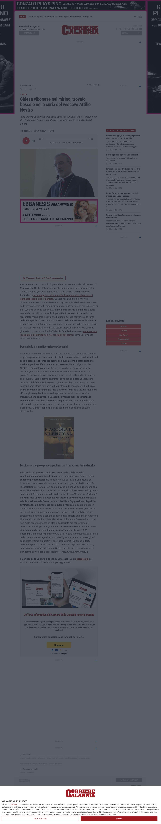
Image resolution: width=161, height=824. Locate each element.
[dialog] (80, 805)
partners (14, 804)
